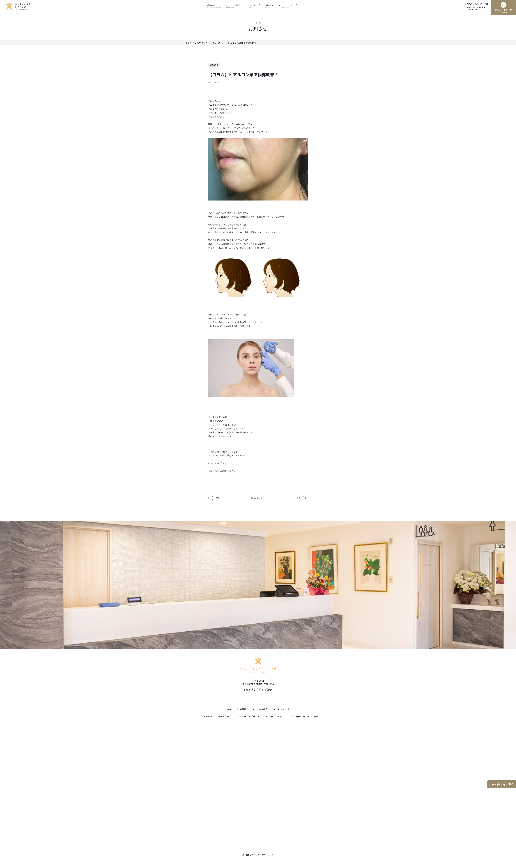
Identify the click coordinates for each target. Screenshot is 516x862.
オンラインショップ (275, 716)
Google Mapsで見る (503, 784)
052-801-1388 (258, 690)
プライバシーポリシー (248, 716)
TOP (229, 709)
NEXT (297, 498)
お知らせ (207, 716)
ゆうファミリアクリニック (196, 43)
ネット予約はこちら (217, 463)
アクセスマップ (281, 709)
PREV (218, 498)
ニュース (216, 43)
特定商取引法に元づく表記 (304, 716)
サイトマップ (225, 716)
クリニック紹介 (260, 709)
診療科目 (241, 709)
